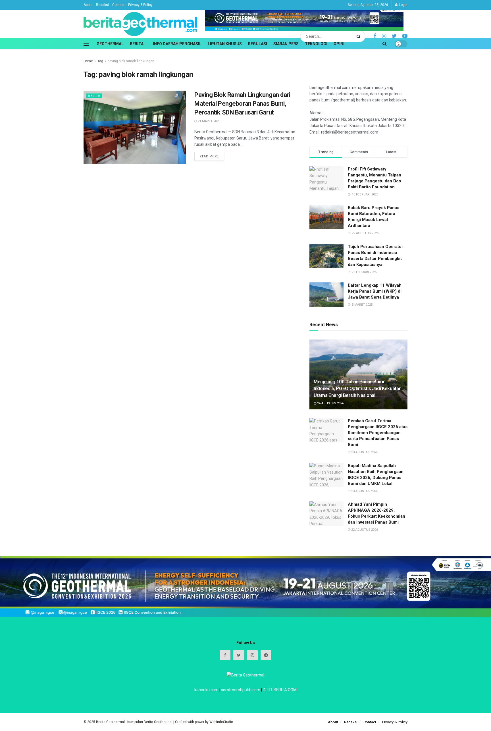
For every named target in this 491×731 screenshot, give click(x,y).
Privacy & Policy (140, 5)
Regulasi (257, 43)
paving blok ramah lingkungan (131, 61)
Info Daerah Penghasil (177, 43)
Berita (136, 43)
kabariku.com (206, 690)
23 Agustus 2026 (364, 452)
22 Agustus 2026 (364, 530)
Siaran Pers (286, 43)
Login (402, 5)
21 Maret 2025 (208, 121)
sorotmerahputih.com (240, 690)
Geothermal (110, 43)
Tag (100, 61)
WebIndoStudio (221, 722)
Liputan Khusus (225, 43)
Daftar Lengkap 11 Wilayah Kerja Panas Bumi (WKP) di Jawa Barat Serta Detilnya (374, 291)
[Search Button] (359, 36)
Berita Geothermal (111, 722)
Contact (118, 5)
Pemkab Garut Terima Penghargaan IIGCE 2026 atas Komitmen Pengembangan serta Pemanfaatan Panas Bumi (377, 432)
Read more (209, 156)
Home (88, 61)
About (88, 5)
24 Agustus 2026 (330, 403)
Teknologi (316, 43)
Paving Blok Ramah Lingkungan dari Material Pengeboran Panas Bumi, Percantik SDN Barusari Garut (242, 103)
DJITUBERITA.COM (280, 690)
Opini (339, 43)
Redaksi (102, 5)
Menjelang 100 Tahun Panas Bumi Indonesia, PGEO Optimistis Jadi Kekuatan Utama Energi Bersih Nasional (357, 388)
